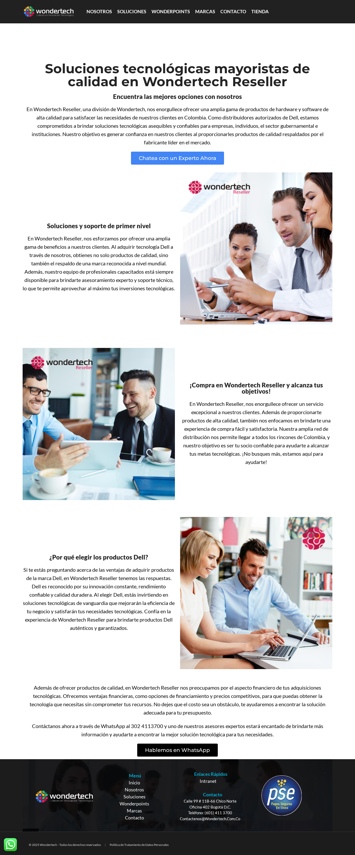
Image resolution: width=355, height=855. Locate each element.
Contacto (134, 817)
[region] (177, 795)
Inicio (134, 782)
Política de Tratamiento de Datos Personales (139, 845)
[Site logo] (49, 11)
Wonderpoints (134, 803)
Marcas (134, 810)
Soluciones (134, 796)
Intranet (208, 781)
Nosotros (134, 789)
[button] (177, 158)
